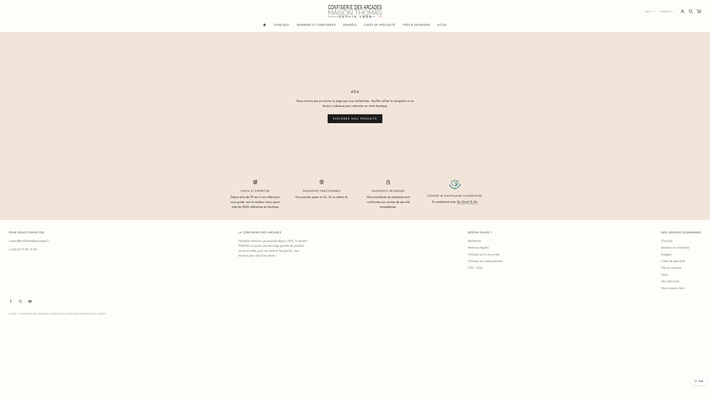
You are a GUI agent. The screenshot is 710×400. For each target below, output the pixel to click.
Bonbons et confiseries (316, 25)
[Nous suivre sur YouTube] (30, 301)
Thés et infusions (671, 268)
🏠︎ (264, 25)
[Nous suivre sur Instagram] (20, 301)
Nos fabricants (670, 281)
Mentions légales (478, 247)
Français (665, 11)
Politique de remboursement (485, 261)
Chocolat (282, 25)
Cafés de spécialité (379, 25)
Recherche (474, 241)
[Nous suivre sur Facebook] (11, 301)
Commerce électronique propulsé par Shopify (77, 313)
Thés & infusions (416, 25)
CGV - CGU (475, 268)
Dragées (350, 25)
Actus (442, 25)
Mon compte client (672, 288)
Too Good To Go (467, 202)
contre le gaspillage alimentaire (454, 196)
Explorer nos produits (355, 119)
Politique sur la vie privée (483, 254)
